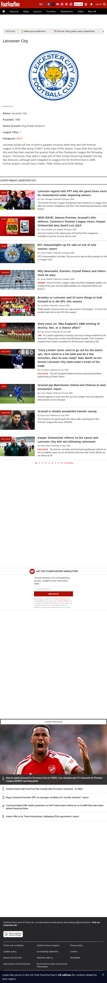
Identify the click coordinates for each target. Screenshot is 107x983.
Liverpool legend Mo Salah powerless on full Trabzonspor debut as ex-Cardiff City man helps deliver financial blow (55, 807)
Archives (69, 463)
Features (14, 11)
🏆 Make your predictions (33, 31)
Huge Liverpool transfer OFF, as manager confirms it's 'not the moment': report (47, 797)
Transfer (5, 412)
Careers (73, 951)
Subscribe (78, 4)
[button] (101, 4)
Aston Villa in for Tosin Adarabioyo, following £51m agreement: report (42, 816)
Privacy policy (76, 945)
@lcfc (19, 138)
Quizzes (37, 11)
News (26, 11)
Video (81, 11)
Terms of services (61, 599)
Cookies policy (9, 951)
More (91, 11)
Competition (7, 298)
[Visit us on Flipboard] (66, 4)
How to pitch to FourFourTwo (16, 963)
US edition (64, 975)
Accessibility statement (47, 951)
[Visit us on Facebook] (48, 4)
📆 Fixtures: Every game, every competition (74, 31)
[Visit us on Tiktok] (71, 4)
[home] (3, 11)
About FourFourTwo (12, 957)
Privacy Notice (63, 601)
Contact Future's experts (48, 945)
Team (3, 192)
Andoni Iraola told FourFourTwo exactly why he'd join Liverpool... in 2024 (44, 789)
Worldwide (75, 957)
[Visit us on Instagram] (62, 4)
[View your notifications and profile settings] (91, 4)
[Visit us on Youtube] (57, 4)
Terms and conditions (13, 945)
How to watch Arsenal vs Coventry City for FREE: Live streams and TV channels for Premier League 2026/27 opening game (54, 779)
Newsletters (67, 11)
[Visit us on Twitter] (53, 4)
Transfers (51, 11)
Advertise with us (45, 957)
